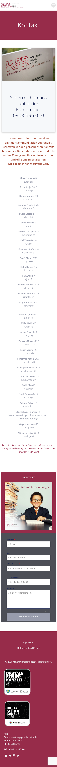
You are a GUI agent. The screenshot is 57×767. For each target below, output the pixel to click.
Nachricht (10, 588)
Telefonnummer (13, 577)
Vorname (11, 539)
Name (9, 553)
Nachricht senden (28, 617)
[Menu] (53, 5)
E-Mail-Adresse (13, 564)
